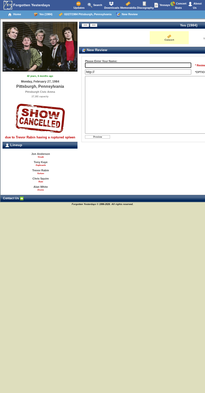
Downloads (111, 7)
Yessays (164, 4)
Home (16, 14)
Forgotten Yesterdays (31, 5)
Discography (145, 7)
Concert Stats (180, 5)
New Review (129, 14)
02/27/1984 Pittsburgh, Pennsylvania (87, 14)
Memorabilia (128, 7)
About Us (197, 5)
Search (97, 4)
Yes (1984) (45, 14)
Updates (78, 7)
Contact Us (11, 198)
